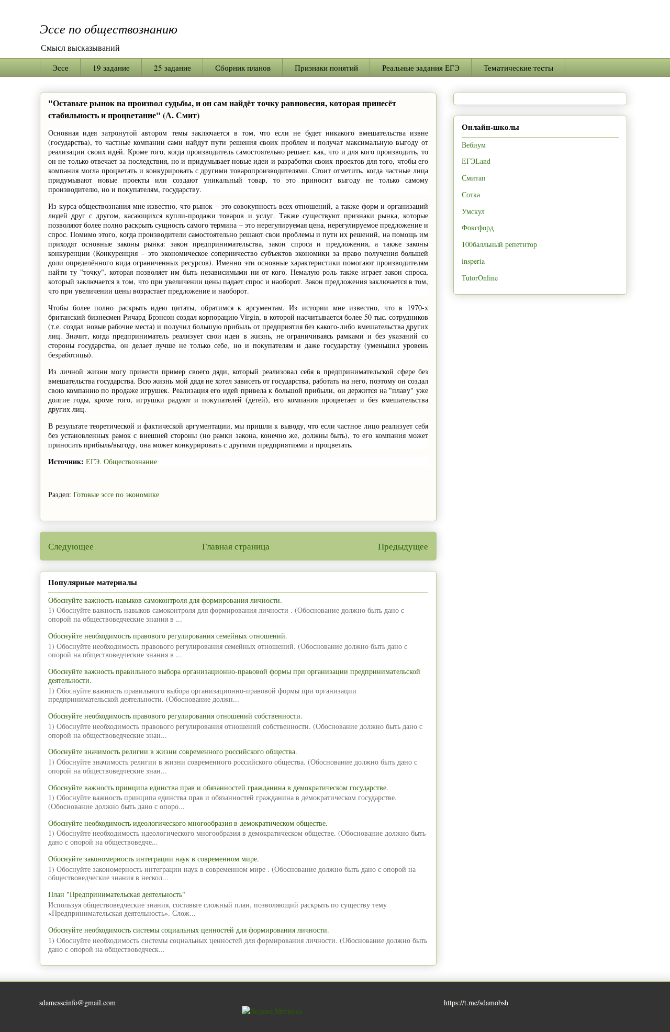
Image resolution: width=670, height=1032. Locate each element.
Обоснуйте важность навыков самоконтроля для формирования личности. (165, 600)
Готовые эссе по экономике (116, 494)
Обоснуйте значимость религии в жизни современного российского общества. (172, 751)
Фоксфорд (478, 227)
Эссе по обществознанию (108, 28)
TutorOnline (480, 278)
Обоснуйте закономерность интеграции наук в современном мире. (153, 858)
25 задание (172, 67)
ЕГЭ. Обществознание (121, 461)
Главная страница (236, 546)
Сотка (471, 194)
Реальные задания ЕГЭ (421, 67)
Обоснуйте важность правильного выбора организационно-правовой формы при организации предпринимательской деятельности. (234, 675)
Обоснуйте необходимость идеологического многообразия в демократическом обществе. (188, 823)
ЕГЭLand (476, 161)
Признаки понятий (326, 67)
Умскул (473, 211)
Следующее (71, 546)
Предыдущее (403, 546)
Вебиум (474, 145)
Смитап (474, 178)
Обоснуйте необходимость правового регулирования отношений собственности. (175, 716)
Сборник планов (243, 67)
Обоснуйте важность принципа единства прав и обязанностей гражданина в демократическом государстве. (218, 787)
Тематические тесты (518, 67)
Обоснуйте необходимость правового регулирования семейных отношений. (167, 636)
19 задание (111, 67)
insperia (473, 261)
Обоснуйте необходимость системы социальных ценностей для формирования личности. (188, 930)
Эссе (60, 67)
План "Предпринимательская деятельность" (116, 894)
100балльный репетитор (499, 244)
